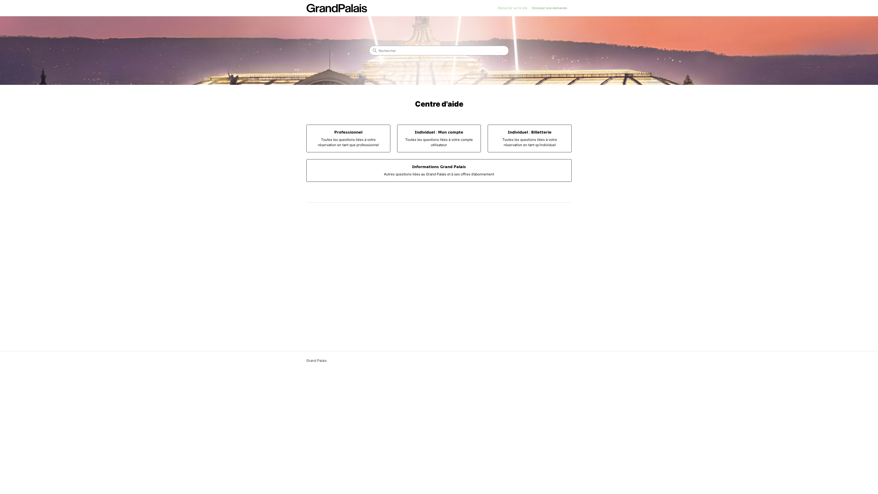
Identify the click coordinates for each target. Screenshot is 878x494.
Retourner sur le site (512, 8)
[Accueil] (336, 8)
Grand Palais (316, 360)
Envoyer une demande (549, 8)
